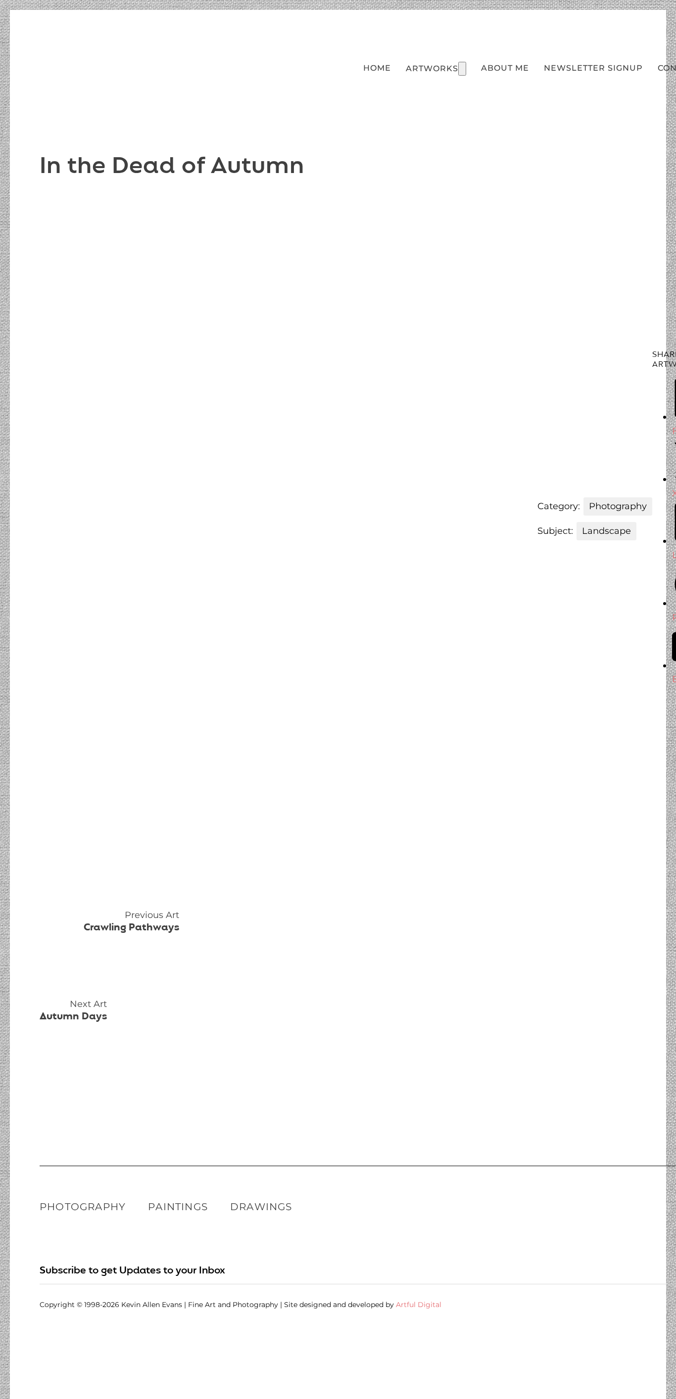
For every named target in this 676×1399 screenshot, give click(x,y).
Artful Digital (418, 1304)
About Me (505, 68)
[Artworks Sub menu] (462, 69)
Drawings (261, 1207)
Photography (83, 1207)
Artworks (432, 68)
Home (377, 68)
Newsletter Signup (593, 68)
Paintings (178, 1207)
